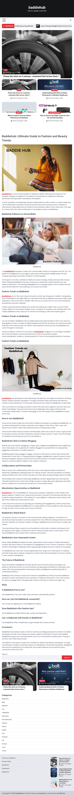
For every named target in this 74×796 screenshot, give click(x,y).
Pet (3, 740)
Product (57, 112)
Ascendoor (42, 793)
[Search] (70, 20)
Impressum (6, 768)
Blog (3, 702)
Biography (5, 699)
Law (3, 733)
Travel (4, 751)
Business (5, 706)
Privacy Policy (6, 761)
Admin (7, 72)
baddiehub (37, 7)
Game (4, 726)
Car (5, 70)
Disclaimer (5, 765)
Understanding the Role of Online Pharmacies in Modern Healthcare (54, 94)
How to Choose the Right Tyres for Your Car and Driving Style (37, 26)
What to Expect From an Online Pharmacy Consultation (19, 117)
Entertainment (7, 720)
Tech (3, 747)
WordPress (61, 793)
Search (4, 654)
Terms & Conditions (8, 758)
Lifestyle (4, 737)
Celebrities (5, 713)
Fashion (4, 723)
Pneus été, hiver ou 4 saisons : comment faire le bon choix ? (31, 76)
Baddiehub (6, 194)
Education (5, 716)
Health (54, 90)
